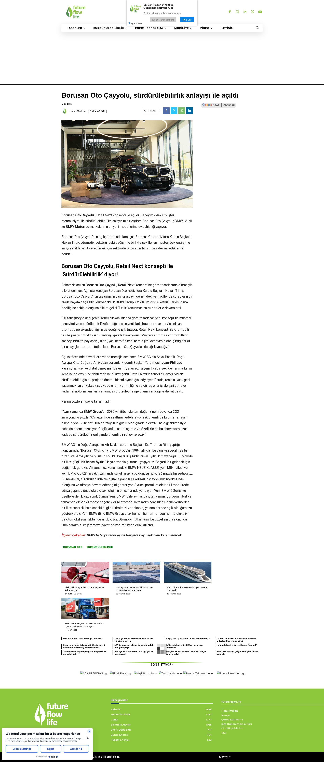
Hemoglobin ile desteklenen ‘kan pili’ (237, 645)
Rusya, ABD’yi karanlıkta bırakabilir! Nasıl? (188, 638)
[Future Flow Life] (231, 673)
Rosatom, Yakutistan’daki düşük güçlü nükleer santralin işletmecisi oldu (84, 646)
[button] (257, 28)
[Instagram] (237, 12)
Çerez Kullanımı (232, 719)
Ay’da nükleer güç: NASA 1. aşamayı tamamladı (184, 646)
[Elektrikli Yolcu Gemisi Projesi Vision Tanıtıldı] (187, 572)
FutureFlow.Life (231, 701)
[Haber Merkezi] (65, 111)
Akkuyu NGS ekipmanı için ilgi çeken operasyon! (133, 652)
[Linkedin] (244, 12)
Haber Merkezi (78, 111)
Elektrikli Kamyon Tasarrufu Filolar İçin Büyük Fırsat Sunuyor (84, 625)
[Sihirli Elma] (121, 673)
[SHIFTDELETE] (94, 673)
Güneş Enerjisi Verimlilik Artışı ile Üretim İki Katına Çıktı (134, 589)
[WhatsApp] (181, 110)
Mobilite (66, 104)
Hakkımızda (229, 710)
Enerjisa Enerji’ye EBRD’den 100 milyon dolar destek (186, 652)
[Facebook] (229, 12)
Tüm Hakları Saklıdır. (109, 756)
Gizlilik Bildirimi (232, 728)
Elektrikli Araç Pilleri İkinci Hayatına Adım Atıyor (84, 589)
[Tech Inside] (170, 673)
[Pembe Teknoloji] (198, 673)
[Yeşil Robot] (145, 673)
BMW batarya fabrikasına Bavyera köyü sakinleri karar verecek (134, 535)
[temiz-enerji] (109, 12)
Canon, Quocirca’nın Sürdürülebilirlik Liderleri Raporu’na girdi (236, 639)
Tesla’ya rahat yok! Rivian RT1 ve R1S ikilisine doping (133, 639)
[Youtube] (260, 12)
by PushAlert (136, 23)
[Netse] (224, 756)
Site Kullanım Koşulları (236, 724)
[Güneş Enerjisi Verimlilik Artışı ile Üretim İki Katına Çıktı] (136, 572)
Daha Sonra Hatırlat (163, 19)
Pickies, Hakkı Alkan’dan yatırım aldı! (82, 638)
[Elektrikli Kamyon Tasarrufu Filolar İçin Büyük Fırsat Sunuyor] (85, 608)
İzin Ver (187, 19)
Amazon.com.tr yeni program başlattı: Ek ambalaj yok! (84, 652)
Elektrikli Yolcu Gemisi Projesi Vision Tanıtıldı (187, 589)
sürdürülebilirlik (100, 547)
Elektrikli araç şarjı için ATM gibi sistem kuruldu (238, 652)
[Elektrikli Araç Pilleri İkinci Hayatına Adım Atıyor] (85, 572)
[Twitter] (252, 12)
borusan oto (73, 547)
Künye (225, 715)
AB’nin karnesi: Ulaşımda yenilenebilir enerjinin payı (134, 646)
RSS (223, 732)
